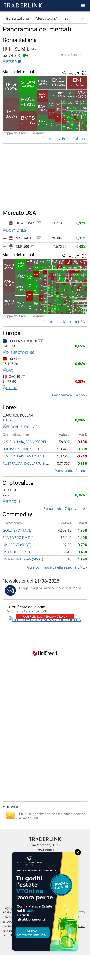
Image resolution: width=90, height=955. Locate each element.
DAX (14, 359)
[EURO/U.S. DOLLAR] (20, 426)
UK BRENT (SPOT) (17, 544)
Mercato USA (46, 18)
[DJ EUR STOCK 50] (18, 352)
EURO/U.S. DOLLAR (18, 415)
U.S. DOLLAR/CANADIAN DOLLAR (29, 456)
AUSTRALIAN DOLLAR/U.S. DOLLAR (31, 463)
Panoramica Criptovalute (64, 508)
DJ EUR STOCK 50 (25, 341)
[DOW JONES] (14, 229)
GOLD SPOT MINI (17, 530)
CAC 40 (16, 377)
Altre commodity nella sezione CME (56, 567)
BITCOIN (9, 490)
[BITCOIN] (11, 501)
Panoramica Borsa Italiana (63, 138)
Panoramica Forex (70, 470)
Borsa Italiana (17, 18)
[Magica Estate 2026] (45, 901)
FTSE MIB (22, 49)
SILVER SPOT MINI (18, 537)
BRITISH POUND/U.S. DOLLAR (27, 449)
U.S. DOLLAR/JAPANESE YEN (25, 441)
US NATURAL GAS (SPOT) (23, 559)
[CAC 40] (10, 387)
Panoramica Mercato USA (63, 321)
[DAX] (8, 369)
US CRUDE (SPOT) (17, 552)
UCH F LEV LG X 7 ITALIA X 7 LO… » (45, 616)
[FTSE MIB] (12, 61)
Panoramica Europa (68, 395)
